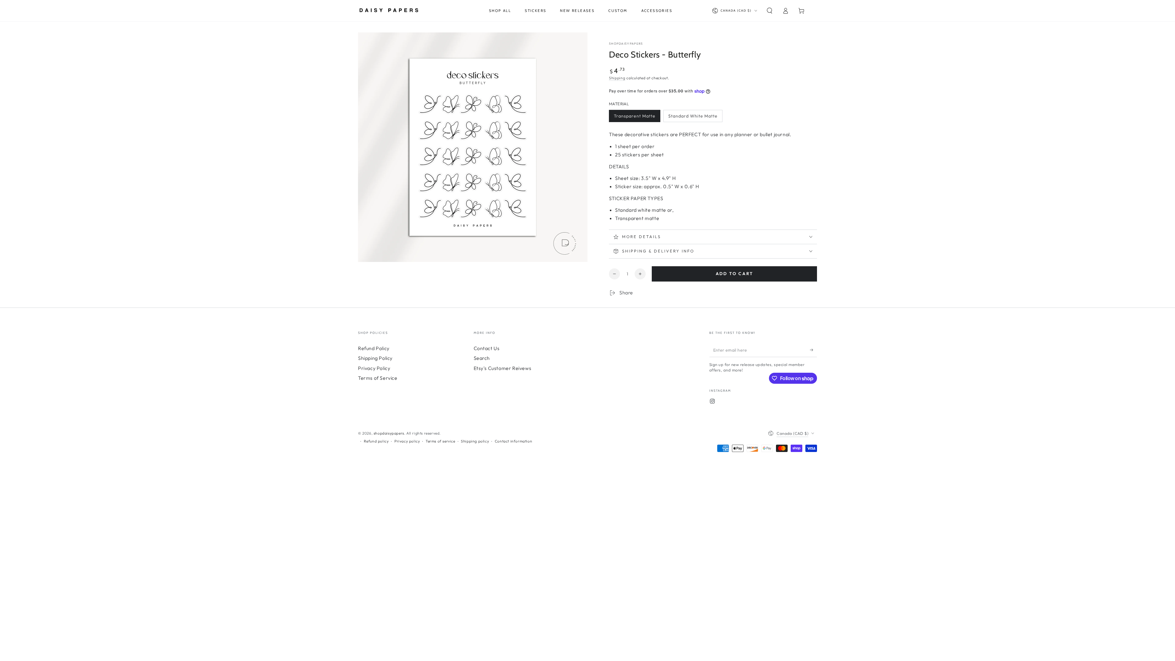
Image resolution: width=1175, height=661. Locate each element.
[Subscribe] (813, 350)
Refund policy (376, 441)
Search (482, 358)
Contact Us (487, 348)
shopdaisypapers (626, 44)
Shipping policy (475, 441)
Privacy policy (407, 441)
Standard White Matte (693, 116)
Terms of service (440, 441)
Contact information (513, 441)
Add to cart (734, 273)
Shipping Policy (375, 358)
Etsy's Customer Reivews (503, 368)
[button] (770, 10)
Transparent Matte (634, 116)
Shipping (617, 78)
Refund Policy (374, 348)
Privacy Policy (374, 368)
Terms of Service (377, 378)
